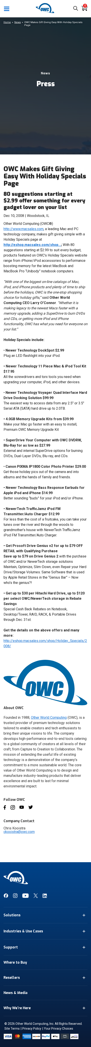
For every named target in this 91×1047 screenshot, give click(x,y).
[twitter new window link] (36, 896)
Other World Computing (49, 717)
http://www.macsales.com (24, 229)
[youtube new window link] (25, 896)
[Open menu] (7, 8)
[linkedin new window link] (45, 896)
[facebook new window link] (6, 896)
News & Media (15, 992)
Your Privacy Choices (58, 1028)
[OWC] (45, 12)
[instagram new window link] (15, 896)
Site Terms (12, 1028)
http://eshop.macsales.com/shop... (32, 245)
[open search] (75, 8)
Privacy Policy (31, 1028)
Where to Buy (15, 962)
